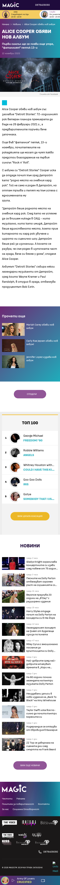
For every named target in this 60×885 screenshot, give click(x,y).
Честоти (7, 799)
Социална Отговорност (26, 809)
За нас (5, 809)
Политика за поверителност (18, 804)
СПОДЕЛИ (31, 394)
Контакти (44, 804)
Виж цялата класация (30, 516)
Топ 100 (30, 423)
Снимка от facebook (49, 94)
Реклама (20, 799)
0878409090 (50, 852)
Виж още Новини (30, 765)
